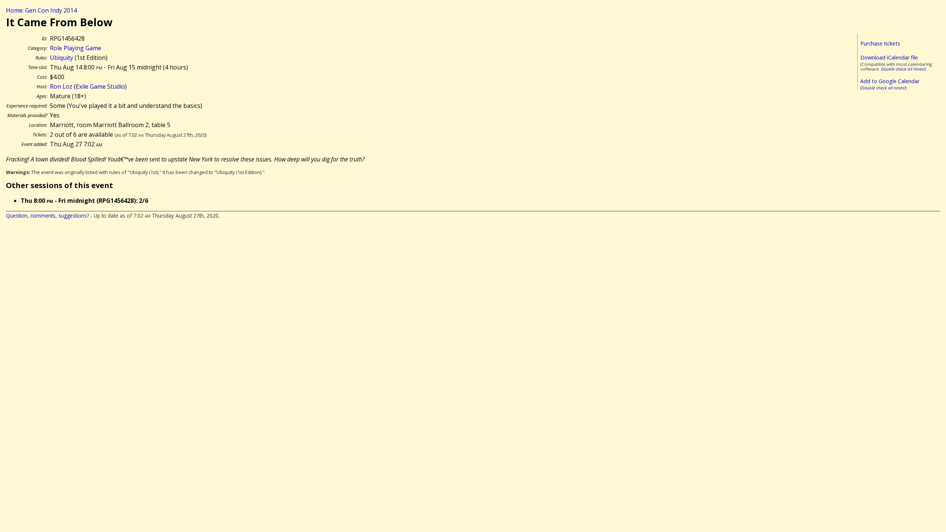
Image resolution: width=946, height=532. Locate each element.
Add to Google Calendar (889, 81)
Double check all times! (903, 69)
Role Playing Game (75, 48)
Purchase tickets (880, 43)
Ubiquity (61, 58)
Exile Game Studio (100, 86)
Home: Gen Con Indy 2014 (41, 10)
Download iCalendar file (889, 57)
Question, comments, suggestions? (47, 215)
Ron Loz (61, 86)
